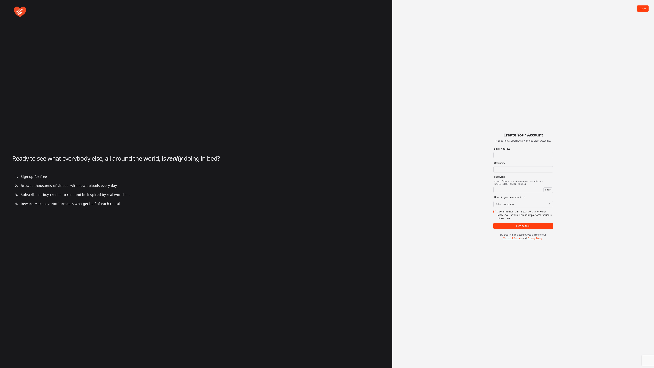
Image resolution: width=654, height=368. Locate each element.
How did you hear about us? (510, 197)
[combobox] (523, 204)
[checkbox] (494, 211)
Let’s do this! (523, 225)
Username (500, 163)
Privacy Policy (534, 238)
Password (499, 176)
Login (643, 8)
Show (547, 189)
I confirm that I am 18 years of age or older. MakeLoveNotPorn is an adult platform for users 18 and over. (524, 215)
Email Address (502, 148)
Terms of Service (512, 238)
